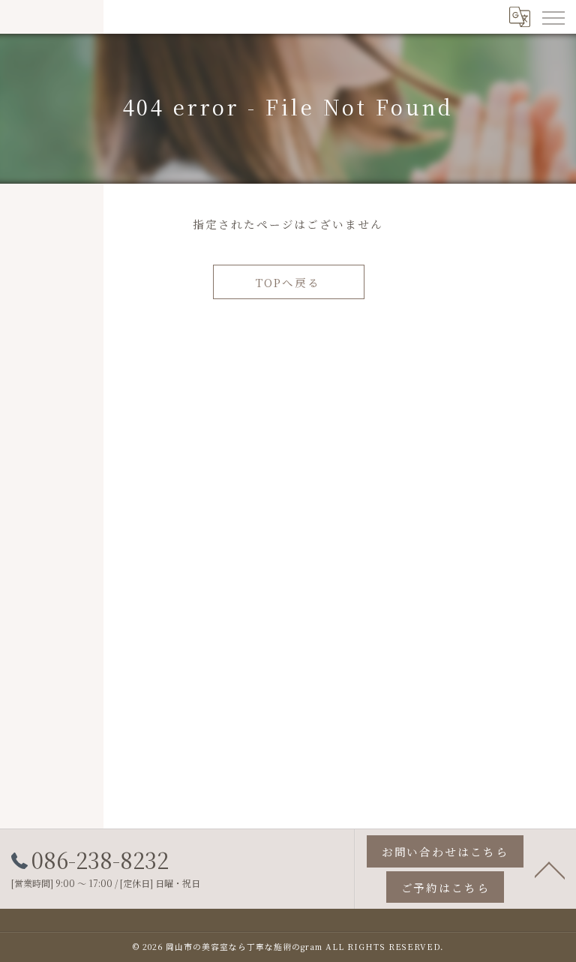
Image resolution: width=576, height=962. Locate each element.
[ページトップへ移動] (550, 869)
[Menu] (553, 16)
